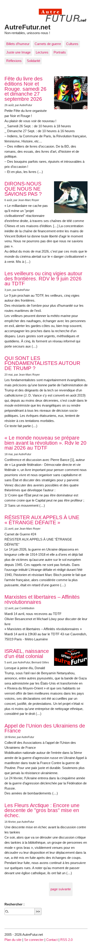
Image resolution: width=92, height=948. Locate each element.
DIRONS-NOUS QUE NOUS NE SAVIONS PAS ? (23, 189)
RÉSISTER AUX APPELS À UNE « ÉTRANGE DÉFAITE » (41, 519)
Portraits (60, 52)
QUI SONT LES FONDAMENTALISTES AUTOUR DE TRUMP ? (42, 363)
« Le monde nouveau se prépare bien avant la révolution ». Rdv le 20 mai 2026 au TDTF (45, 443)
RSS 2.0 (66, 940)
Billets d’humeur (17, 44)
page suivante (60, 889)
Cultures (72, 44)
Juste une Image (18, 52)
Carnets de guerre (48, 44)
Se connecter (34, 940)
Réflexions (14, 61)
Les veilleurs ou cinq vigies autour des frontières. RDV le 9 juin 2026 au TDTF (43, 279)
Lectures (42, 52)
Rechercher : (14, 904)
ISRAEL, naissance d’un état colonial (26, 653)
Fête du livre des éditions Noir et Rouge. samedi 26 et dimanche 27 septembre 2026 (25, 89)
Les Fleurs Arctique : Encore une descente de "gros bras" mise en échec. (41, 810)
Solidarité (33, 61)
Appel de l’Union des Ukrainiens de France (44, 728)
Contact (52, 940)
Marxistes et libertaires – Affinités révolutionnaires (42, 599)
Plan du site (12, 940)
